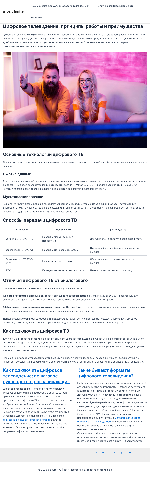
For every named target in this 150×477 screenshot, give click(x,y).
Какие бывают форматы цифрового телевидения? (60, 5)
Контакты (36, 17)
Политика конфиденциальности (115, 5)
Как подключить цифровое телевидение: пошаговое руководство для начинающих (36, 375)
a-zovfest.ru (14, 11)
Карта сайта (125, 452)
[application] (90, 6)
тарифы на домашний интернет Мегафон (26, 419)
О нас (113, 452)
